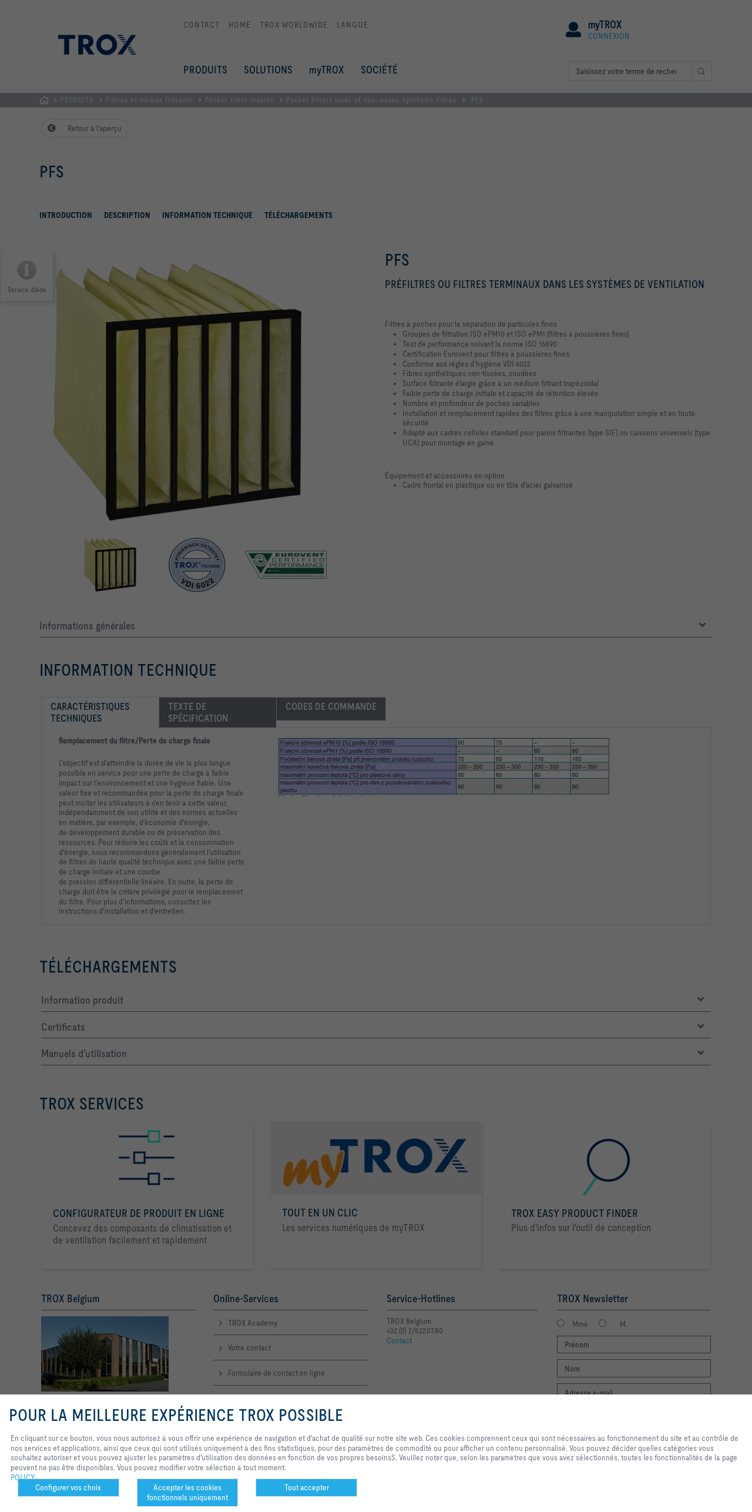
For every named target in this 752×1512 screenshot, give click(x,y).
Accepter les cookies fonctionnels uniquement (187, 1492)
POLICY (23, 1477)
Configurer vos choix (68, 1487)
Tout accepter (306, 1487)
